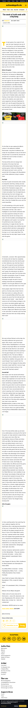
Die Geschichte (5, 684)
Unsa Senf (16, 9)
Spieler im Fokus (5, 657)
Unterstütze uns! (23, 1)
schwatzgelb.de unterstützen (8, 682)
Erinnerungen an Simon (7, 688)
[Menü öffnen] (26, 5)
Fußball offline (4, 669)
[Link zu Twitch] (19, 639)
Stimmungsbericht (5, 655)
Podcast (4, 1)
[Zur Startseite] (14, 5)
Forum (9, 1)
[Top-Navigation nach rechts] (27, 1)
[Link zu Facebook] (9, 639)
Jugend (3, 652)
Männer (4, 9)
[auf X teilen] (7, 620)
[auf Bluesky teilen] (3, 620)
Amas (12, 9)
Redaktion (7, 20)
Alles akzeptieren (22, 706)
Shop (17, 1)
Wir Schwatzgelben (6, 680)
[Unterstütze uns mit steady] (14, 625)
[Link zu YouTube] (24, 639)
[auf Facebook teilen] (10, 620)
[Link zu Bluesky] (4, 639)
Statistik (3, 659)
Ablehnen (16, 706)
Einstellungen (3, 706)
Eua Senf (3, 674)
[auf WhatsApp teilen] (13, 620)
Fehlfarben (4, 672)
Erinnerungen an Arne (6, 686)
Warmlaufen (4, 648)
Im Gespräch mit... (5, 667)
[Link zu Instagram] (14, 639)
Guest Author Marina (8, 608)
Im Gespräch (21, 9)
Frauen (8, 9)
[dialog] (14, 704)
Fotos (13, 1)
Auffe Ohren (4, 697)
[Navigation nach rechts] (26, 10)
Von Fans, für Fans (5, 670)
